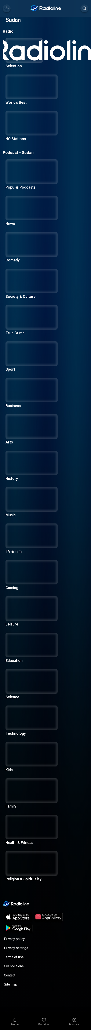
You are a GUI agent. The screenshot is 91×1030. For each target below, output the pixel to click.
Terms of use (14, 957)
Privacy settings (16, 948)
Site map (10, 984)
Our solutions (14, 966)
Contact (9, 975)
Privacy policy (14, 939)
